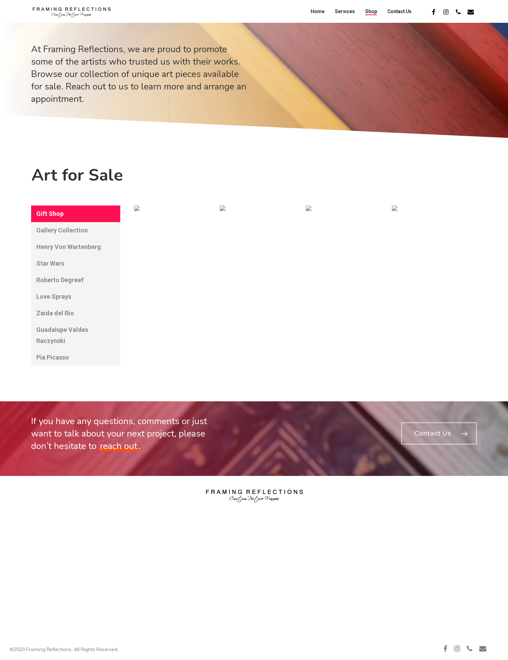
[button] (75, 213)
